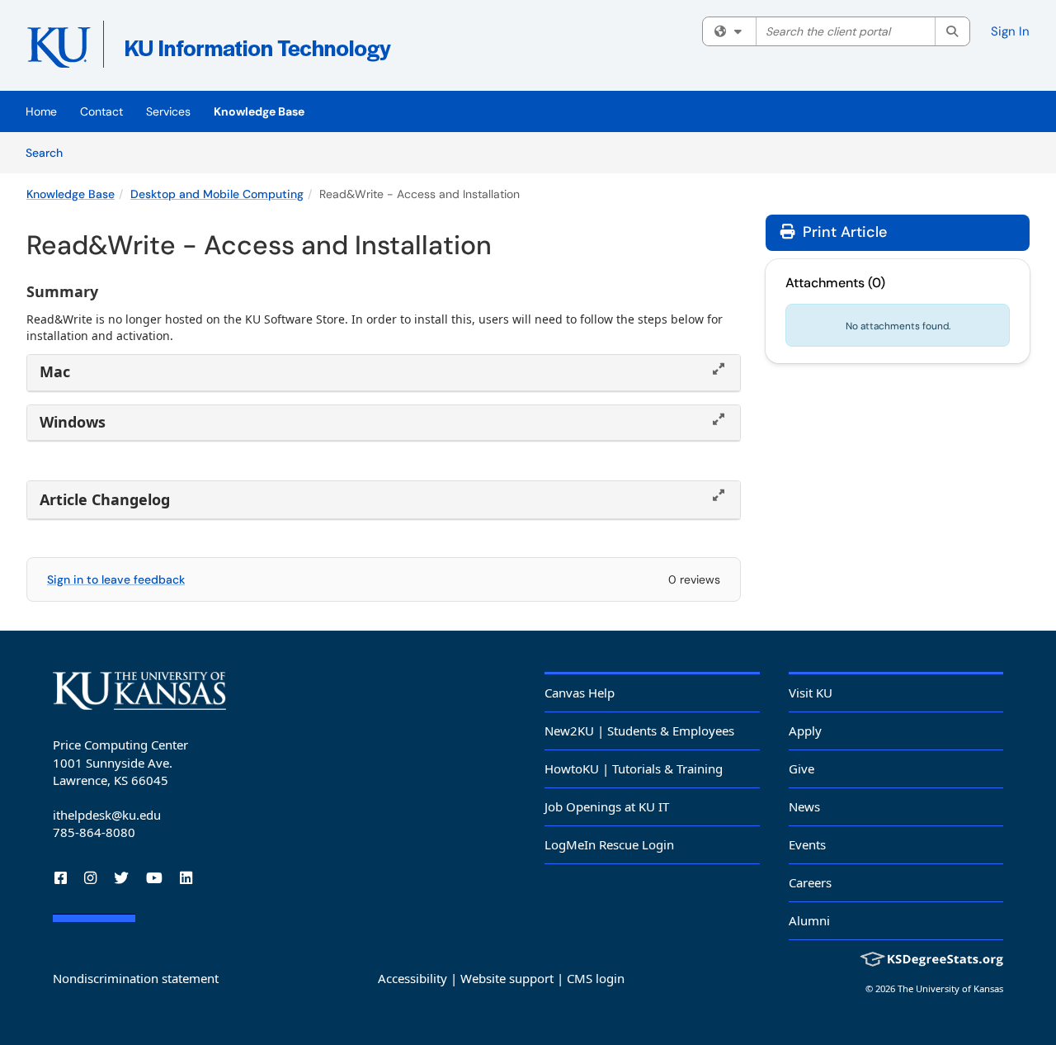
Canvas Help (579, 692)
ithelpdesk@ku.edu (107, 814)
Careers (810, 882)
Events (807, 844)
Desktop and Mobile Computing (217, 194)
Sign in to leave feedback (116, 579)
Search (50, 152)
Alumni (809, 920)
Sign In (1010, 31)
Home (41, 111)
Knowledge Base (259, 111)
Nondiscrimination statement (136, 978)
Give (801, 768)
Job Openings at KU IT (606, 806)
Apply (805, 730)
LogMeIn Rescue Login (609, 844)
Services (168, 111)
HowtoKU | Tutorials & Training (633, 768)
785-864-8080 (94, 832)
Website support (507, 978)
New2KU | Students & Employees (639, 730)
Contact (101, 111)
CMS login (596, 978)
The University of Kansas (950, 988)
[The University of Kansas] (139, 691)
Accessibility (412, 978)
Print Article (843, 232)
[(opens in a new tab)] (265, 50)
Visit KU (810, 692)
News (804, 806)
